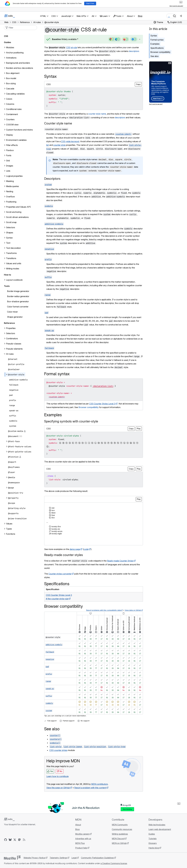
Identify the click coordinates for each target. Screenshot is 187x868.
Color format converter (17, 306)
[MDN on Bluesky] (10, 839)
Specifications (157, 48)
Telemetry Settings (58, 857)
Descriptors (52, 178)
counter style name (97, 113)
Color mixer (12, 311)
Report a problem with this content (90, 787)
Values (9, 523)
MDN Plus (80, 843)
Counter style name (58, 123)
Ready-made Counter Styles (120, 560)
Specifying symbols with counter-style (71, 421)
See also (154, 56)
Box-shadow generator (18, 301)
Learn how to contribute (57, 776)
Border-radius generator (18, 296)
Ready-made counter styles (63, 555)
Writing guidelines (120, 834)
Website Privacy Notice (34, 857)
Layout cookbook (14, 280)
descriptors (134, 51)
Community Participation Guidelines (97, 857)
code (86, 549)
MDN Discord (118, 838)
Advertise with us (83, 838)
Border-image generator (18, 291)
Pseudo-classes (13, 343)
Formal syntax (157, 39)
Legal (74, 857)
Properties (11, 328)
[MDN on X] (14, 839)
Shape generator (15, 317)
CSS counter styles (58, 750)
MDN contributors (99, 784)
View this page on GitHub (58, 787)
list (47, 145)
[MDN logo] (9, 819)
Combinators (12, 338)
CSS (68, 47)
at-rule (74, 47)
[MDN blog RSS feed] (24, 839)
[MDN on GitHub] (5, 839)
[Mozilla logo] (12, 858)
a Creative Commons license (114, 863)
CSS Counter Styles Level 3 (102, 403)
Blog (140, 16)
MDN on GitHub (119, 843)
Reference (9, 323)
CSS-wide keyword (70, 141)
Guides (7, 42)
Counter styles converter (59, 573)
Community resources (122, 829)
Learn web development (159, 829)
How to (7, 274)
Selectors (10, 333)
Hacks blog (153, 848)
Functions (10, 534)
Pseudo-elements (14, 348)
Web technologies (156, 824)
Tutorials (152, 838)
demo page (75, 549)
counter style (59, 145)
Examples (154, 44)
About (78, 824)
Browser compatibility (160, 52)
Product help (81, 848)
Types (9, 528)
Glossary (152, 843)
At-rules (10, 354)
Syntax (153, 35)
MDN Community (120, 824)
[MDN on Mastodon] (19, 839)
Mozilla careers (82, 834)
